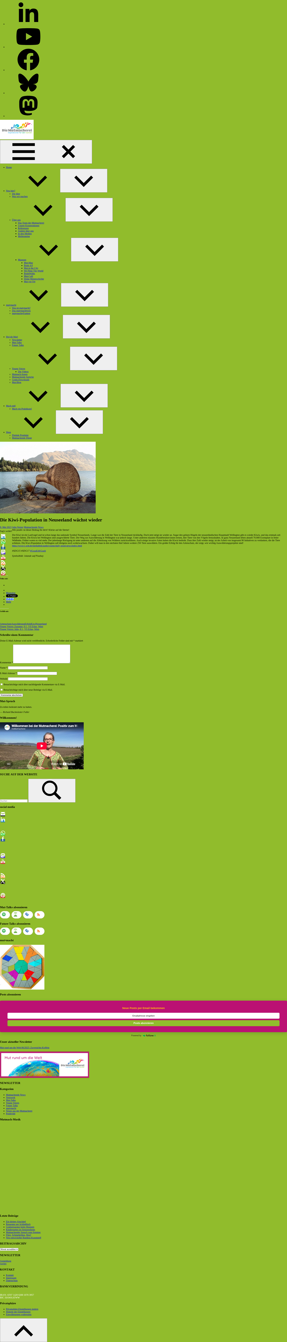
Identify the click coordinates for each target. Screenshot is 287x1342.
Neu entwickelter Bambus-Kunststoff (23, 1237)
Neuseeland (41, 624)
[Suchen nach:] (14, 800)
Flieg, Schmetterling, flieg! (18, 1235)
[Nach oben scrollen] (23, 1330)
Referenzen (23, 228)
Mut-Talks (17, 342)
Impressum (11, 1278)
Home (9, 167)
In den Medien (25, 233)
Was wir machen (20, 196)
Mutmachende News (33, 527)
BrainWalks (29, 273)
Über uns (16, 220)
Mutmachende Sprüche (23, 377)
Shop (8, 432)
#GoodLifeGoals (38, 551)
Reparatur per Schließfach (18, 1224)
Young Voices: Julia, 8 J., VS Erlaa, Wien (19, 629)
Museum (22, 259)
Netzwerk (10, 1097)
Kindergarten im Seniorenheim (20, 1229)
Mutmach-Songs (20, 374)
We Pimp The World (33, 271)
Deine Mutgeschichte (34, 279)
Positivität (10, 1113)
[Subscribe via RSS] (40, 915)
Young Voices (18, 368)
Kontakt (10, 1275)
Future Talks (18, 345)
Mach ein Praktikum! (22, 409)
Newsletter (17, 340)
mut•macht (11, 305)
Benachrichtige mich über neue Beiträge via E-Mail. (28, 690)
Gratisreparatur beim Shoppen (20, 1227)
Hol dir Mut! (12, 337)
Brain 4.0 (28, 265)
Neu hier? (10, 190)
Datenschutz (12, 1280)
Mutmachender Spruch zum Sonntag (23, 1232)
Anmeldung (5, 1261)
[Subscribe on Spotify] (5, 915)
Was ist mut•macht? (21, 308)
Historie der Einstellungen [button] (18, 1311)
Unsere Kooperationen (28, 225)
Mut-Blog (16, 382)
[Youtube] (28, 47)
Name (3, 667)
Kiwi (33, 624)
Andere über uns (26, 231)
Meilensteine (24, 236)
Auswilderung (18, 624)
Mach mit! (11, 406)
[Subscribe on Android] (17, 915)
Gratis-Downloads (20, 379)
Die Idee (16, 193)
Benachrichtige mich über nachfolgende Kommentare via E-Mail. (34, 684)
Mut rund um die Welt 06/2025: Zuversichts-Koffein (24, 1047)
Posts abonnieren (143, 1023)
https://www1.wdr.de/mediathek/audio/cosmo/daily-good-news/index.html (47, 545)
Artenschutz (5, 624)
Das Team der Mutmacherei (31, 223)
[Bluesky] (28, 93)
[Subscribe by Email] (28, 915)
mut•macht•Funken (21, 313)
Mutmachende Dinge (22, 438)
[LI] (28, 24)
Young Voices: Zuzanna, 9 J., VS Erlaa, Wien (21, 626)
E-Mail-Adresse (8, 673)
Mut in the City (31, 268)
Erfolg (28, 624)
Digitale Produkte (20, 435)
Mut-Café (28, 276)
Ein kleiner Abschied (16, 1221)
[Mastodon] (28, 116)
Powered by (136, 1035)
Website (3, 678)
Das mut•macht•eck (21, 310)
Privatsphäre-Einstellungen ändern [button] (22, 1309)
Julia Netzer (17, 527)
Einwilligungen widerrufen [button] (18, 1314)
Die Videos (23, 371)
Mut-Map (28, 262)
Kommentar (6, 662)
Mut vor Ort (29, 281)
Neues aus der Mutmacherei (19, 1111)
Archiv (3, 1263)
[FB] (28, 70)
